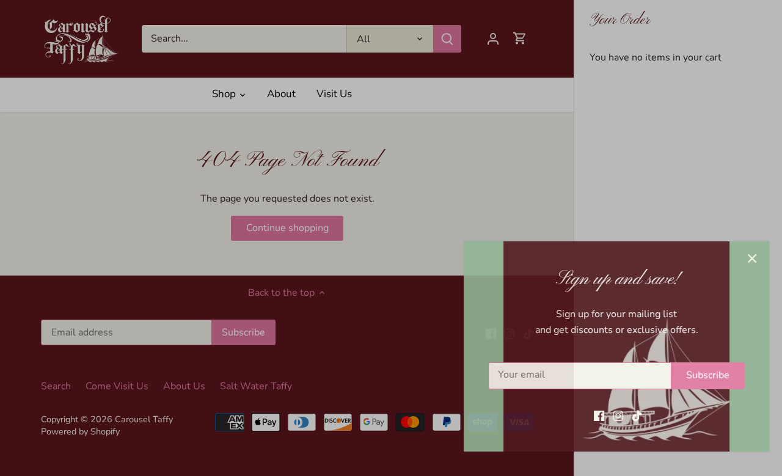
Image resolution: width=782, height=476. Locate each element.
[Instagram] (606, 415)
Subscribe (696, 375)
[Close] (740, 258)
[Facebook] (587, 415)
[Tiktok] (625, 415)
